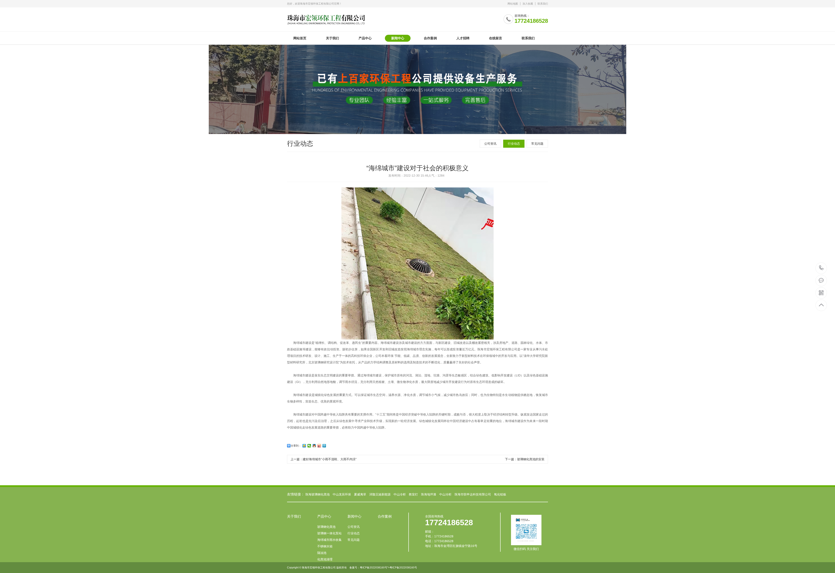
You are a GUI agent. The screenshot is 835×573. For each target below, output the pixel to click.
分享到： (296, 445)
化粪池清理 (324, 559)
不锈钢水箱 (324, 546)
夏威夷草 (360, 494)
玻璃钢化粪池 (326, 526)
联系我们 (543, 3)
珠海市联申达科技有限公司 (472, 494)
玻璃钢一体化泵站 (329, 533)
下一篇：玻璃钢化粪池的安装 (524, 459)
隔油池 (321, 552)
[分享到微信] (309, 445)
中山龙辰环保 (342, 494)
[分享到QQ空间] (304, 445)
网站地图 (513, 3)
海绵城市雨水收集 (329, 539)
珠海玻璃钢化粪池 (317, 494)
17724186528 (821, 268)
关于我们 (332, 38)
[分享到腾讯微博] (324, 445)
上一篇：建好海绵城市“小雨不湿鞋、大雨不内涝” (324, 459)
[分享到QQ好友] (314, 445)
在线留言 (495, 38)
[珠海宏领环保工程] (326, 16)
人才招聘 (462, 38)
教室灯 (413, 494)
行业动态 (514, 143)
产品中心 (365, 38)
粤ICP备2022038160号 (373, 567)
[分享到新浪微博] (319, 445)
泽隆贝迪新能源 (380, 494)
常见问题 (537, 143)
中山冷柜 (400, 494)
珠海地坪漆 (428, 494)
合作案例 (430, 38)
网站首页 (299, 38)
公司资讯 (490, 143)
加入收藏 (528, 3)
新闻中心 (397, 38)
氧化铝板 (500, 494)
